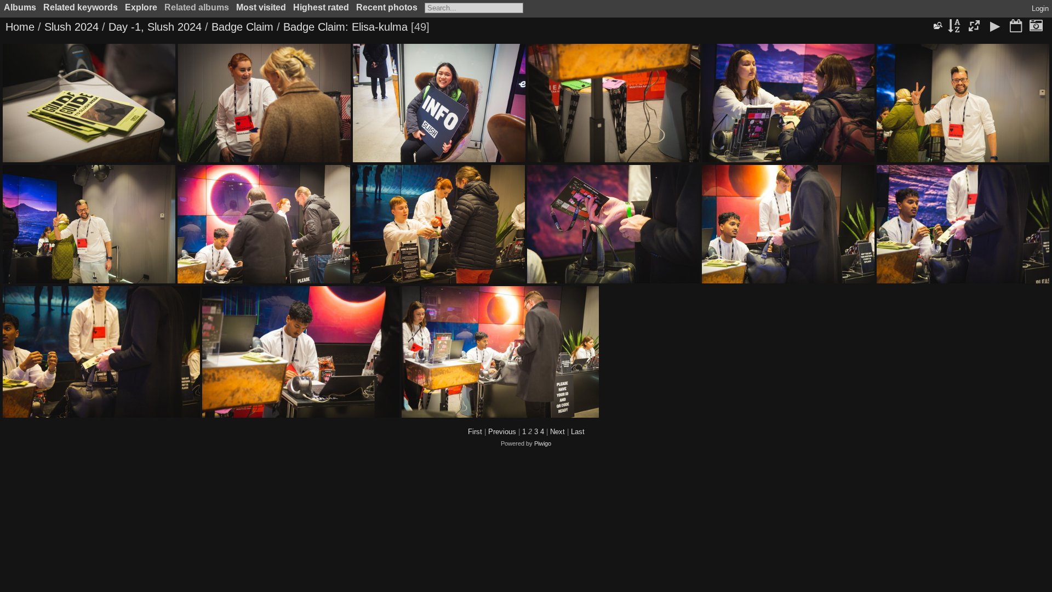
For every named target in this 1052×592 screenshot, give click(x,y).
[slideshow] (995, 27)
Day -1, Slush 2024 (155, 27)
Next (557, 432)
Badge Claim (242, 27)
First (475, 432)
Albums (20, 7)
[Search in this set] (937, 25)
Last (578, 432)
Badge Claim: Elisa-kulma (347, 27)
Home (20, 27)
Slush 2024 (71, 27)
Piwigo (542, 443)
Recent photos (387, 7)
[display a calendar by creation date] (1036, 27)
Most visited (261, 7)
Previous (502, 432)
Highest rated (321, 7)
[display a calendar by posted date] (1016, 27)
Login (1040, 8)
